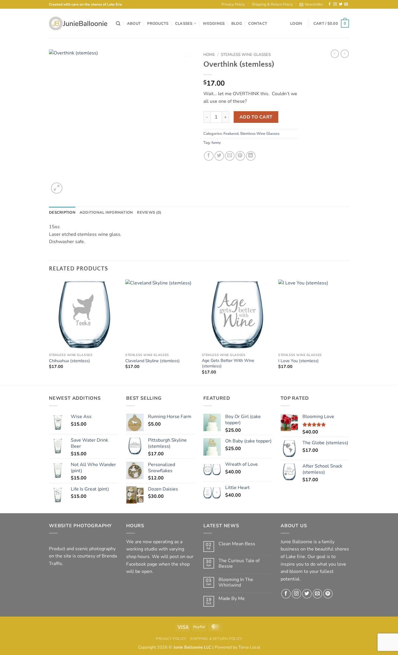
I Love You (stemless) (298, 361)
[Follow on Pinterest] (328, 594)
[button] (311, 4)
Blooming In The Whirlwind (236, 582)
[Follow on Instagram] (335, 4)
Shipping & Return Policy (272, 4)
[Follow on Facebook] (329, 4)
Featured (230, 133)
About (134, 23)
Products (157, 23)
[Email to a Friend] (230, 156)
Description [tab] (62, 212)
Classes (184, 23)
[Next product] (335, 53)
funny (216, 142)
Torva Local (249, 647)
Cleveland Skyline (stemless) (152, 361)
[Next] (348, 332)
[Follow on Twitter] (340, 4)
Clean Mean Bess (237, 544)
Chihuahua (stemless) (69, 361)
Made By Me (232, 598)
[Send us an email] (346, 4)
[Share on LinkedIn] (251, 156)
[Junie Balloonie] (78, 23)
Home (209, 54)
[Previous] (49, 332)
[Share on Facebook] (209, 156)
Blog (236, 23)
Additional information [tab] (106, 212)
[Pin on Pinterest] (240, 156)
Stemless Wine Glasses (246, 54)
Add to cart (256, 117)
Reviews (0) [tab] (149, 212)
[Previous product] (345, 53)
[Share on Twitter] (219, 156)
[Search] (118, 23)
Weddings (214, 23)
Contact (257, 23)
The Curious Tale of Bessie (239, 563)
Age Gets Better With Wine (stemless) (228, 363)
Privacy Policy (233, 4)
